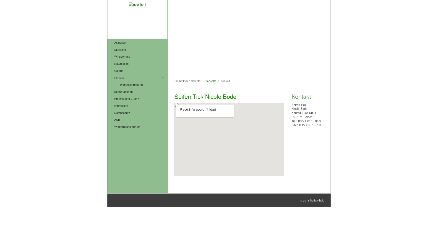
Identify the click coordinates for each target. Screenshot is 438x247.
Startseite (120, 49)
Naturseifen (121, 63)
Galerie (118, 70)
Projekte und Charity (127, 98)
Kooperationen (123, 92)
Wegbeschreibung (131, 84)
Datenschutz (122, 113)
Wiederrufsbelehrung (127, 127)
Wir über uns (122, 56)
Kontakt (119, 77)
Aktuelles (120, 42)
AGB (117, 119)
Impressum (121, 105)
